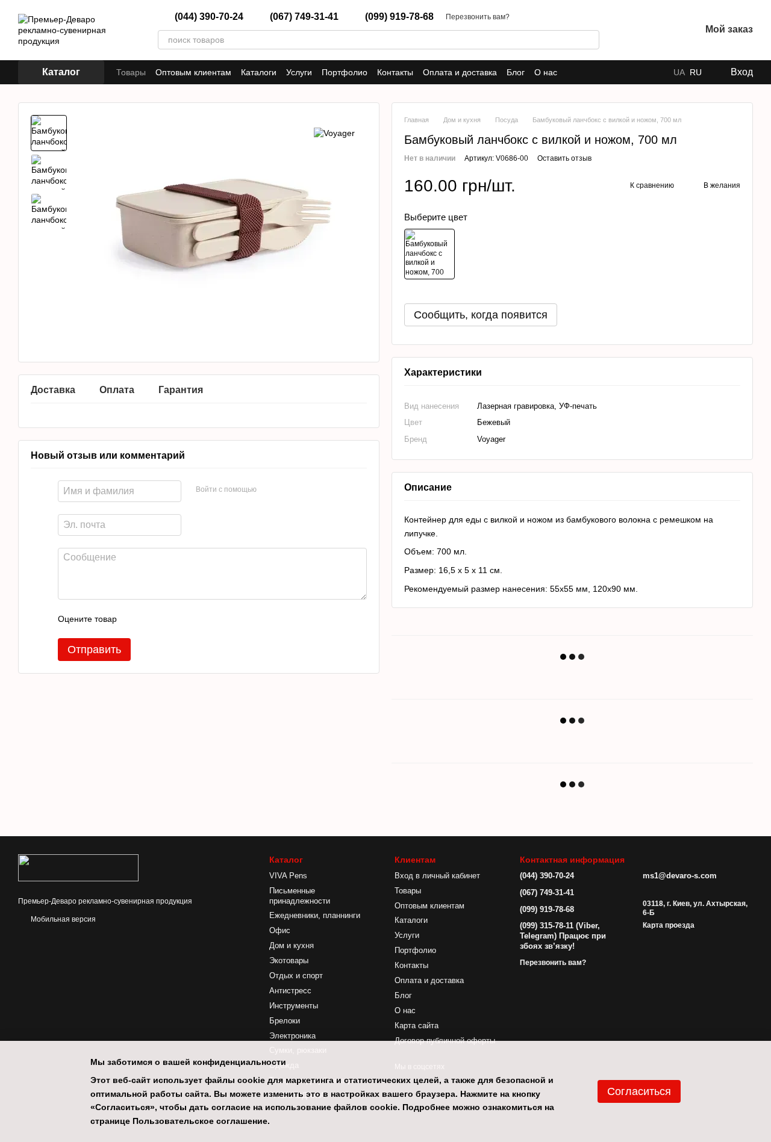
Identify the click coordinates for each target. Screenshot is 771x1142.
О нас (545, 72)
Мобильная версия (62, 919)
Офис (279, 930)
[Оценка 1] (136, 619)
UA (679, 72)
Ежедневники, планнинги (314, 915)
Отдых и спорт (296, 975)
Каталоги (258, 72)
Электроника (292, 1035)
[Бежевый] (429, 254)
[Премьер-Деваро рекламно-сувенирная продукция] (78, 867)
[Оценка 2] (156, 619)
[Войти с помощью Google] (289, 490)
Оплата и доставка (460, 72)
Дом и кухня (291, 945)
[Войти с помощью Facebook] (270, 490)
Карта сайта (417, 1025)
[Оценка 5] (213, 619)
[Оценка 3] (175, 619)
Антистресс (290, 990)
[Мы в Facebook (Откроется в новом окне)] (640, 72)
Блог (516, 72)
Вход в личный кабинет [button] (437, 875)
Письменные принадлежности (299, 895)
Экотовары (288, 960)
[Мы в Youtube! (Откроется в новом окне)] (654, 72)
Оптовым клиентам (193, 72)
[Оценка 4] (194, 619)
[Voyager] (334, 132)
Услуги (299, 72)
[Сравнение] (628, 30)
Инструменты (293, 1005)
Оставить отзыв (564, 158)
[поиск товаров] (589, 39)
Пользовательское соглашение (200, 1121)
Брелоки (284, 1020)
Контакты (395, 72)
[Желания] (659, 30)
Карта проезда (669, 925)
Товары (131, 72)
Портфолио (344, 72)
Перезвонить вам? (478, 17)
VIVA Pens (288, 875)
